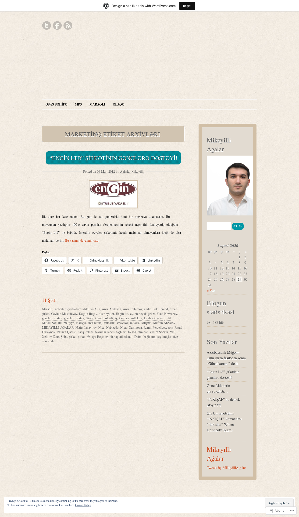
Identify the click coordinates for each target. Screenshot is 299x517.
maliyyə (81, 322)
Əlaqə (118, 104)
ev (131, 313)
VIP (172, 332)
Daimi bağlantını (145, 336)
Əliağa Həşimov (98, 336)
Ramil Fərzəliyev (155, 327)
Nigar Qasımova (131, 327)
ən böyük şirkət (145, 313)
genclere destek (52, 318)
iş (116, 318)
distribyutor (106, 313)
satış (81, 332)
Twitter (46, 25)
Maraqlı (97, 104)
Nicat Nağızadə (108, 327)
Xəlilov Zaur (50, 336)
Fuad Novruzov (167, 313)
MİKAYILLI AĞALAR (58, 327)
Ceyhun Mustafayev (64, 313)
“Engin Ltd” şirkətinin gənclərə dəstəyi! (113, 158)
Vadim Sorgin (159, 332)
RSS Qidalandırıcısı (67, 25)
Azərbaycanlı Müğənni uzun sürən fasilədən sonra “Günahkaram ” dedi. (226, 358)
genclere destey (74, 318)
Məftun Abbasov (164, 322)
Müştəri (146, 322)
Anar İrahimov (132, 309)
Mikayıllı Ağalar (219, 453)
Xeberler (60, 309)
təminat (143, 332)
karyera (124, 318)
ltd (60, 322)
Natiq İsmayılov (85, 327)
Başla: (187, 5)
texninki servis (104, 332)
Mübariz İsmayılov (115, 322)
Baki (156, 309)
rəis (170, 327)
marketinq (95, 322)
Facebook (57, 25)
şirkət (81, 336)
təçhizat (121, 332)
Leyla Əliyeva (153, 318)
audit (147, 309)
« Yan (211, 290)
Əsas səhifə (56, 104)
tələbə (132, 332)
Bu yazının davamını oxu (81, 240)
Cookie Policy (83, 505)
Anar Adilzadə (111, 309)
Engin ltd (122, 313)
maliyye (69, 322)
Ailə (97, 309)
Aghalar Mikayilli (132, 171)
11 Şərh (49, 300)
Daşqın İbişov (88, 313)
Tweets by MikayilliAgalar (226, 467)
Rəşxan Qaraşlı (66, 332)
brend (164, 309)
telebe (89, 332)
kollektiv (136, 318)
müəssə (134, 322)
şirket (72, 336)
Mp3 (78, 104)
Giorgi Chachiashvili (99, 318)
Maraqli (47, 309)
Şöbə (64, 336)
